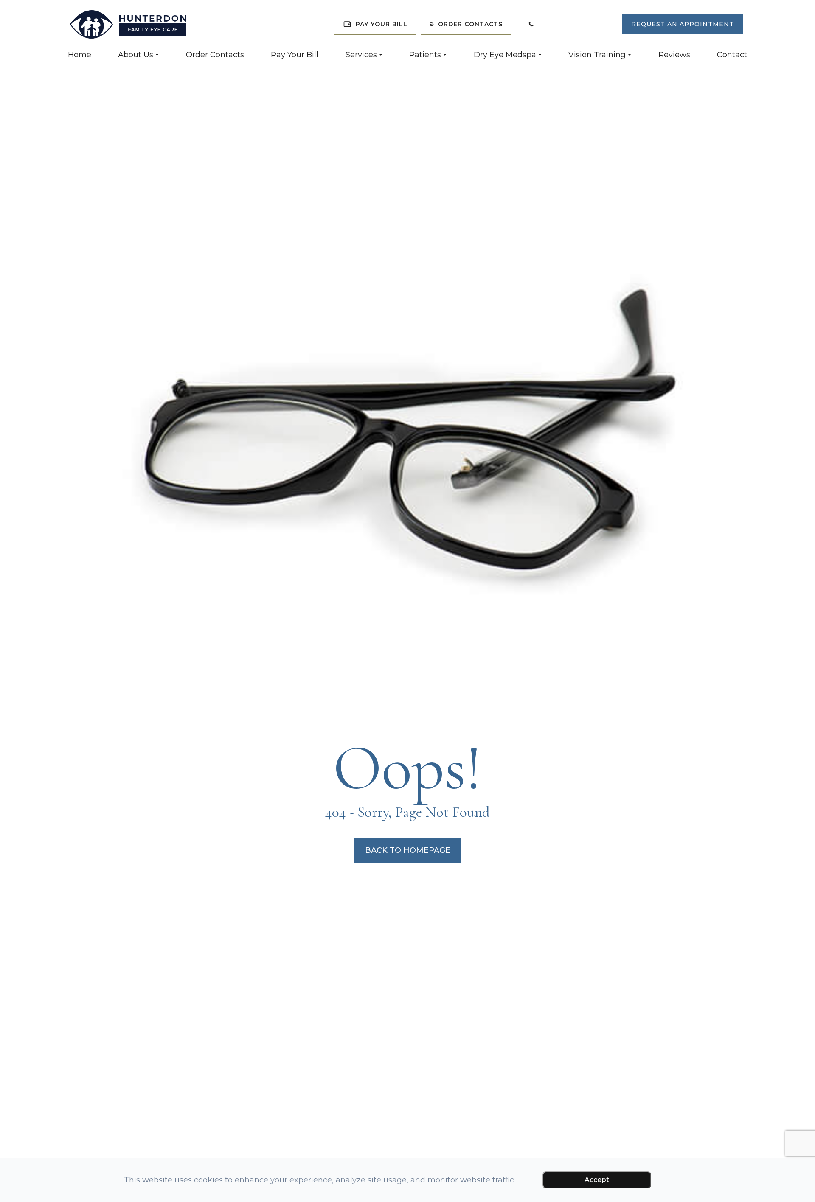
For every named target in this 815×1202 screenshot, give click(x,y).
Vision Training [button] (597, 54)
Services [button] (361, 54)
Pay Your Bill (294, 54)
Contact (732, 54)
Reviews (674, 54)
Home (79, 54)
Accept (597, 1180)
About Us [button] (135, 54)
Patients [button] (425, 54)
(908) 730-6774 (575, 24)
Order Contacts (215, 54)
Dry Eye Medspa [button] (505, 54)
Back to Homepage (407, 850)
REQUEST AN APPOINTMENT (682, 24)
